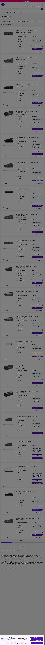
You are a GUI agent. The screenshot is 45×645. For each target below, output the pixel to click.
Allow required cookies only (36, 640)
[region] (22, 640)
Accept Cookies (36, 637)
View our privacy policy (22, 643)
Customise (36, 642)
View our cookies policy (14, 643)
